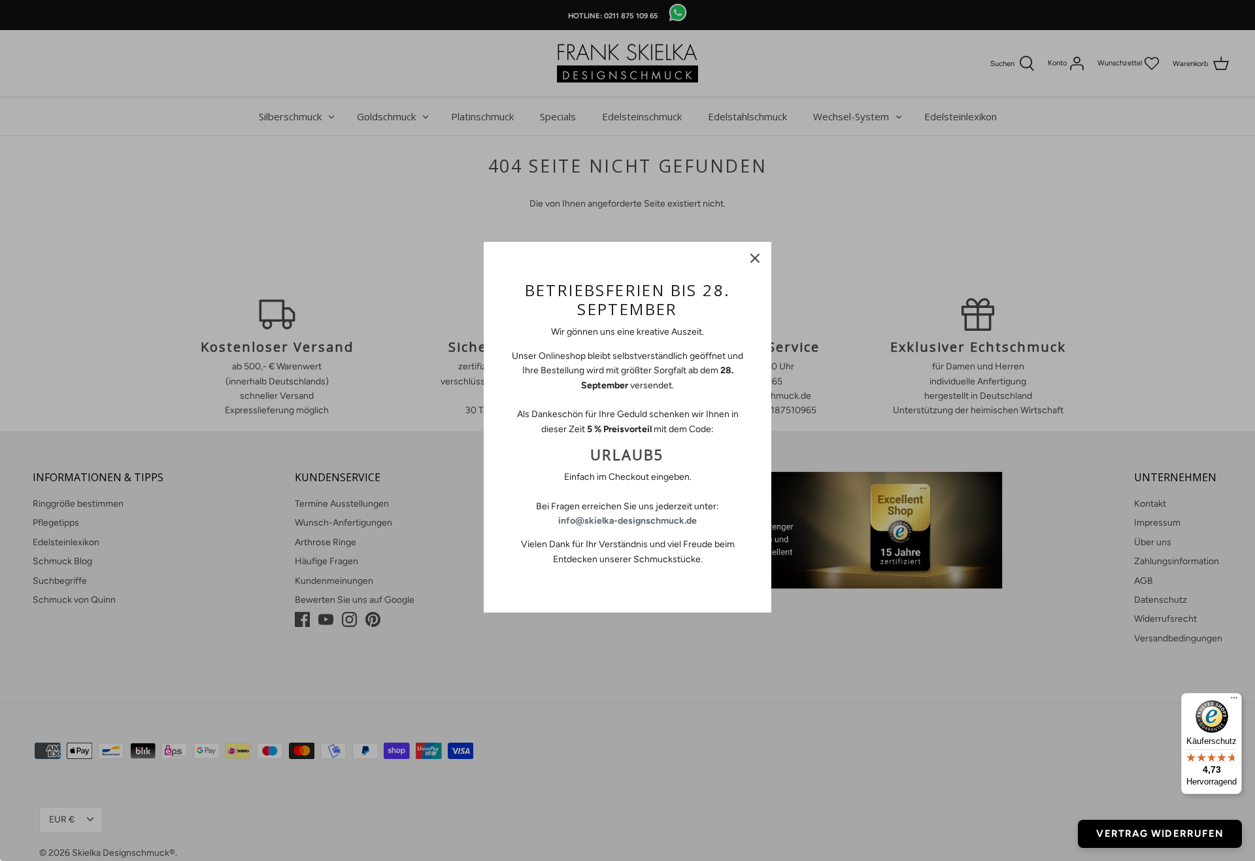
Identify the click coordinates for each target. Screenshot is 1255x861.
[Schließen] (755, 258)
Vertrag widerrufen (1160, 833)
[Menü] (1234, 701)
